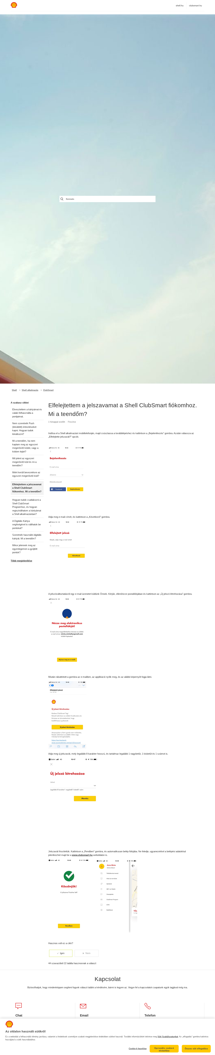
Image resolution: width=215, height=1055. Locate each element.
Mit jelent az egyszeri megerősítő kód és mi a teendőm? (24, 462)
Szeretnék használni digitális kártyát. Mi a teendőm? (26, 536)
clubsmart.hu (195, 5)
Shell (14, 390)
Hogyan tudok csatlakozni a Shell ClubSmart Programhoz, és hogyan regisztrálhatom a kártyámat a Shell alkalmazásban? (26, 506)
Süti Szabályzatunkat (168, 1036)
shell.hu (180, 5)
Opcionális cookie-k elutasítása (164, 1049)
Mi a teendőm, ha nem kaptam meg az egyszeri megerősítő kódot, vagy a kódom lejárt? (25, 446)
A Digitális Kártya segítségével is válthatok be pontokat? (26, 524)
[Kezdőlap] (14, 7)
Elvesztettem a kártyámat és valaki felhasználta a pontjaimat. (27, 413)
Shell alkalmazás (30, 390)
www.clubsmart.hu (82, 855)
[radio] (60, 953)
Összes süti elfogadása (196, 1048)
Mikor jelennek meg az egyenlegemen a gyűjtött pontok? (24, 549)
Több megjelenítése (21, 560)
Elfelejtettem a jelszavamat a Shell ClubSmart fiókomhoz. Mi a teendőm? (26, 488)
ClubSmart (48, 390)
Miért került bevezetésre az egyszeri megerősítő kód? (26, 474)
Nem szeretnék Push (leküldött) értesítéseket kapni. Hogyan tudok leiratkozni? (24, 428)
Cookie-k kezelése (138, 1048)
